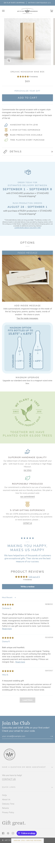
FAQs (4, 795)
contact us (27, 523)
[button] (23, 76)
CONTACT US (9, 779)
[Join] (49, 736)
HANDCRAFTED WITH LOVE (24, 125)
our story (27, 470)
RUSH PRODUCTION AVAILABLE (26, 135)
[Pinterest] (8, 833)
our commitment (27, 496)
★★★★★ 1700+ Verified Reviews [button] (27, 840)
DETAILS (16, 151)
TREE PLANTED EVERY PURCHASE (27, 140)
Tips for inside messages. (27, 318)
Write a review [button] (28, 586)
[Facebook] (3, 833)
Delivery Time (8, 804)
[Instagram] (13, 833)
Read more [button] (7, 628)
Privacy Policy (8, 812)
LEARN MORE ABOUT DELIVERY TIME (27, 228)
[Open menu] (6, 11)
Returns (5, 808)
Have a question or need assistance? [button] (24, 767)
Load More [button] (27, 700)
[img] (8, 604)
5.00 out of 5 (34, 577)
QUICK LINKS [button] (8, 787)
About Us (6, 799)
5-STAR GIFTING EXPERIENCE (25, 130)
